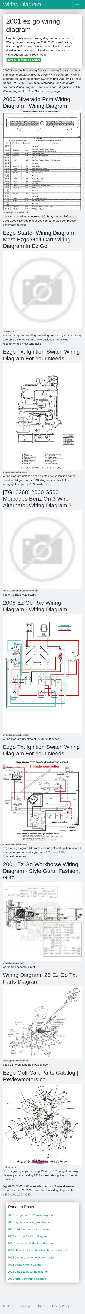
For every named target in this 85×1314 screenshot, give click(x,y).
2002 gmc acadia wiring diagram (28, 1271)
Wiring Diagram (22, 4)
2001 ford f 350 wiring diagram (27, 1278)
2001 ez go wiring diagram (24, 59)
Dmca (41, 1306)
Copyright (25, 1306)
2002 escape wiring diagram (25, 1264)
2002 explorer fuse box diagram (28, 1236)
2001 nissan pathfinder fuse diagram (31, 1243)
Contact (8, 1306)
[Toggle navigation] (77, 4)
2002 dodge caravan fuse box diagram (32, 1257)
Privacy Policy (60, 1306)
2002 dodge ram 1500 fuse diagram (30, 1215)
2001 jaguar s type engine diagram (29, 1222)
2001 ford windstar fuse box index (29, 1229)
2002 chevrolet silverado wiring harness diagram (38, 1250)
